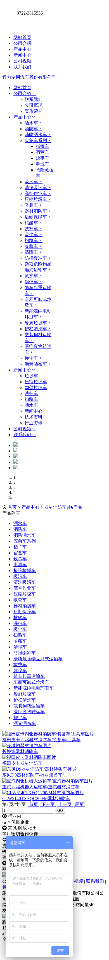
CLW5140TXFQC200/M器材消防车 (36, 798)
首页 (12, 507)
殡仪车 (31, 281)
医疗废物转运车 (29, 711)
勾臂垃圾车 (36, 387)
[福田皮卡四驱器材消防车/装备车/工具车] (48, 733)
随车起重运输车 (29, 676)
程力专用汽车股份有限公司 (29, 77)
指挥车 (42, 146)
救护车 (31, 275)
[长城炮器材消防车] (26, 745)
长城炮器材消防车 (20, 751)
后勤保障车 (36, 217)
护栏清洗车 (36, 328)
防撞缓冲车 (36, 258)
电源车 (42, 164)
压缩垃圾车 (36, 199)
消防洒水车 (36, 134)
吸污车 (31, 181)
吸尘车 (31, 234)
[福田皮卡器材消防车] (29, 757)
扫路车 (31, 240)
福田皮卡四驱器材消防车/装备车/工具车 (41, 739)
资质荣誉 (33, 111)
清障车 (31, 252)
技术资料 (33, 417)
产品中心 (22, 49)
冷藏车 (31, 246)
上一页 (65, 804)
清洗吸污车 (36, 187)
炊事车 (42, 158)
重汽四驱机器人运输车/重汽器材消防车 (40, 786)
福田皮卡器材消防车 (22, 763)
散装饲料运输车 (29, 705)
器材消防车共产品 (63, 507)
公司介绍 (22, 43)
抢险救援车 (24, 570)
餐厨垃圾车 (36, 322)
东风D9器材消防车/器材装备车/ (33, 775)
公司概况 (33, 105)
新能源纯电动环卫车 (33, 688)
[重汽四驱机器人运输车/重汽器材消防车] (47, 780)
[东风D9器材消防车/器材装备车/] (39, 769)
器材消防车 (36, 211)
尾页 (79, 804)
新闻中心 (22, 55)
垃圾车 (31, 375)
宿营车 (42, 152)
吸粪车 (31, 205)
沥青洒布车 (36, 364)
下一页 (48, 804)
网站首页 (22, 37)
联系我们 (22, 66)
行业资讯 (33, 422)
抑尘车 (31, 358)
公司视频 (22, 61)
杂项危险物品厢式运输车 (38, 658)
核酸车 (31, 222)
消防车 (31, 128)
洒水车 (31, 122)
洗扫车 (31, 228)
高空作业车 (36, 193)
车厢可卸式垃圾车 (31, 682)
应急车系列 (36, 140)
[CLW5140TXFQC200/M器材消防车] (43, 792)
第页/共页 (14, 804)
